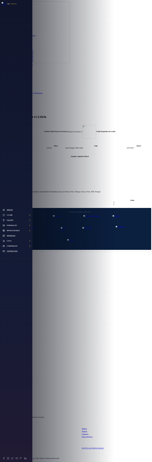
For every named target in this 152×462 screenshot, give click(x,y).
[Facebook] (3, 458)
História (84, 429)
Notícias (84, 431)
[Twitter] (12, 458)
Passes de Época (87, 437)
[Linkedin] (25, 458)
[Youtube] (17, 458)
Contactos (85, 434)
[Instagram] (8, 458)
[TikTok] (21, 458)
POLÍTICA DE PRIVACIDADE (93, 448)
